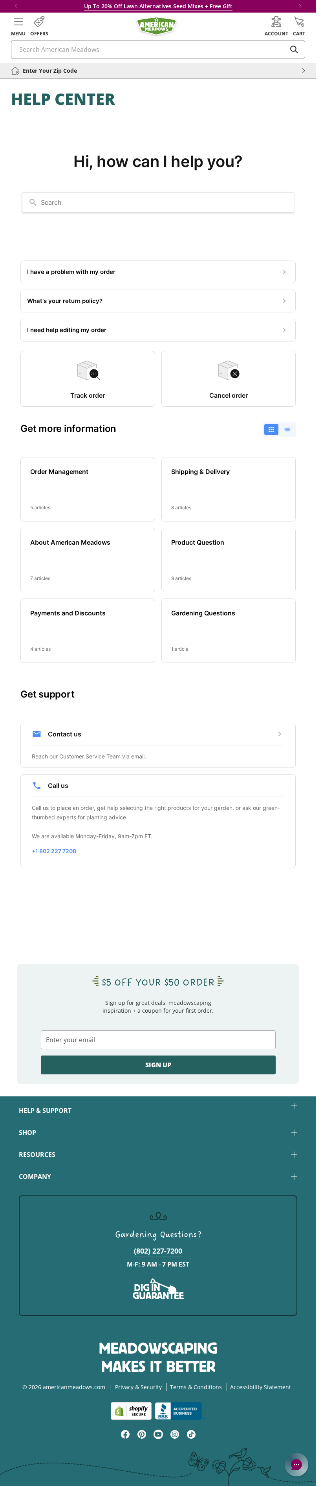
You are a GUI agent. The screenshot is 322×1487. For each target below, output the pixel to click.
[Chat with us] (296, 1464)
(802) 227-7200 (158, 1251)
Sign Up (158, 1065)
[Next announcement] (300, 6)
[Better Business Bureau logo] (180, 1411)
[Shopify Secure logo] (131, 1411)
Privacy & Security (138, 1387)
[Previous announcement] (15, 6)
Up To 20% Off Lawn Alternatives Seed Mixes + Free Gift (158, 6)
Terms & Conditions (196, 1387)
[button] (18, 26)
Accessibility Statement (260, 1387)
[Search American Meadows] (294, 49)
